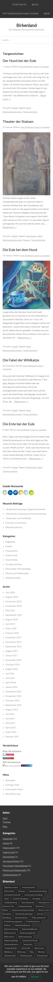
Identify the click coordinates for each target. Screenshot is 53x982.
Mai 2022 (10, 610)
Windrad (41, 952)
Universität (25, 948)
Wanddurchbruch (14, 527)
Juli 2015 (10, 714)
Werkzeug (21, 952)
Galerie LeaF (12, 555)
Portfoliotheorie (33, 921)
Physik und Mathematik (17, 573)
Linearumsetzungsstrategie (23, 910)
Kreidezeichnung (25, 906)
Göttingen (36, 899)
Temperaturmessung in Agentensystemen (25, 509)
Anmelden (10, 780)
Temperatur (28, 944)
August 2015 (12, 709)
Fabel (28, 108)
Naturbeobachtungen (12, 112)
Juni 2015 (10, 718)
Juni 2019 (10, 624)
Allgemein (10, 541)
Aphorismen (31, 236)
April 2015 (11, 727)
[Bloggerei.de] (8, 754)
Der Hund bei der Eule (19, 61)
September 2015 (14, 705)
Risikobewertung (11, 929)
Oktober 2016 (13, 664)
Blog (35, 4)
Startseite (19, 4)
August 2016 (12, 669)
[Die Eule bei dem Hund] (26, 308)
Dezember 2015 (13, 691)
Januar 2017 (11, 655)
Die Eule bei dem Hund (20, 250)
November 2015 (14, 696)
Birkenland (26, 25)
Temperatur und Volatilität (18, 518)
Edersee (21, 891)
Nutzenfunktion (21, 918)
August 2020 (12, 619)
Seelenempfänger (11, 940)
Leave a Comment (41, 66)
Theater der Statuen (18, 121)
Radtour (7, 925)
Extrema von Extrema (16, 522)
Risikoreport (9, 937)
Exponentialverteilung (38, 891)
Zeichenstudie (10, 956)
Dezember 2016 (13, 660)
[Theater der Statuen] (26, 194)
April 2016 (11, 682)
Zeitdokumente (13, 577)
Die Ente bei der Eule (19, 424)
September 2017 (14, 646)
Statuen (26, 240)
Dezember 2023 (13, 601)
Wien (31, 952)
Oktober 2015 (13, 700)
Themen (7, 822)
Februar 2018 (12, 633)
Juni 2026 (10, 592)
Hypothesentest (27, 902)
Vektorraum (39, 948)
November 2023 (14, 606)
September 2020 (14, 615)
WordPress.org (13, 793)
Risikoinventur (10, 933)
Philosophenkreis (39, 918)
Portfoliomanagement (13, 921)
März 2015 (11, 732)
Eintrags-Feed (12, 784)
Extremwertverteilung (34, 895)
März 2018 (11, 628)
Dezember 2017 (13, 637)
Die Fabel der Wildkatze (21, 360)
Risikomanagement (28, 933)
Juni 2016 (10, 678)
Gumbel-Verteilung (20, 899)
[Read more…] (9, 227)
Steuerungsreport (11, 944)
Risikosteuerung (25, 937)
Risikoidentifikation (30, 929)
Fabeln (15, 108)
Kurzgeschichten (14, 564)
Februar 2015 (12, 736)
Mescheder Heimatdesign (18, 568)
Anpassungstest (28, 887)
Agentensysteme (11, 887)
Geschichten (12, 559)
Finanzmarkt (12, 550)
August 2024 (12, 597)
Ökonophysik (42, 956)
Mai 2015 (10, 723)
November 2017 (14, 642)
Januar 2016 (11, 687)
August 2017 (12, 651)
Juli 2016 (10, 673)
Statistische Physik (30, 940)
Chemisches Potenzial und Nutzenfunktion (26, 513)
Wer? (47, 13)
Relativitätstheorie (22, 925)
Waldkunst (8, 952)
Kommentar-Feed (14, 789)
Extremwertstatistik (12, 895)
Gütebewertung (10, 902)
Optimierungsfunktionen (21, 13)
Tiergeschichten (30, 112)
